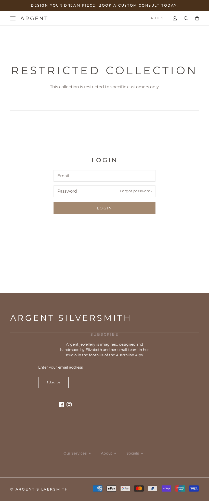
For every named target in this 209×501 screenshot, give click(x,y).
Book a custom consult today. (138, 5)
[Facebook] (61, 404)
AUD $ (157, 18)
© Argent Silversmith (39, 489)
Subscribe (53, 382)
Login (104, 208)
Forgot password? (136, 191)
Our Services (77, 453)
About (108, 453)
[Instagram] (69, 404)
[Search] (186, 18)
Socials (134, 453)
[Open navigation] (13, 18)
